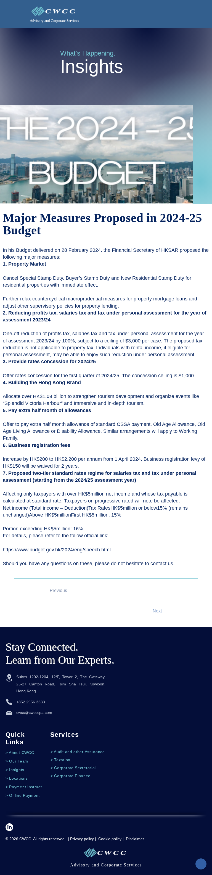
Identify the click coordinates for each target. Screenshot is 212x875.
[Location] (9, 678)
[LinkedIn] (9, 827)
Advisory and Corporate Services (54, 21)
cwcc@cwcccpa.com (34, 712)
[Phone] (9, 702)
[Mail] (9, 713)
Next (157, 611)
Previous (58, 590)
